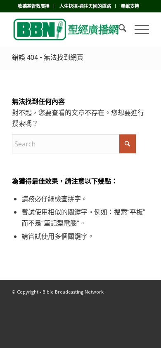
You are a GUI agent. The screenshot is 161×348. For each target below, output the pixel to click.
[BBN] (66, 29)
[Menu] (137, 29)
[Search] (118, 29)
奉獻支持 (130, 6)
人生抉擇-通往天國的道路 (85, 6)
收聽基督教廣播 (34, 6)
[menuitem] (34, 6)
